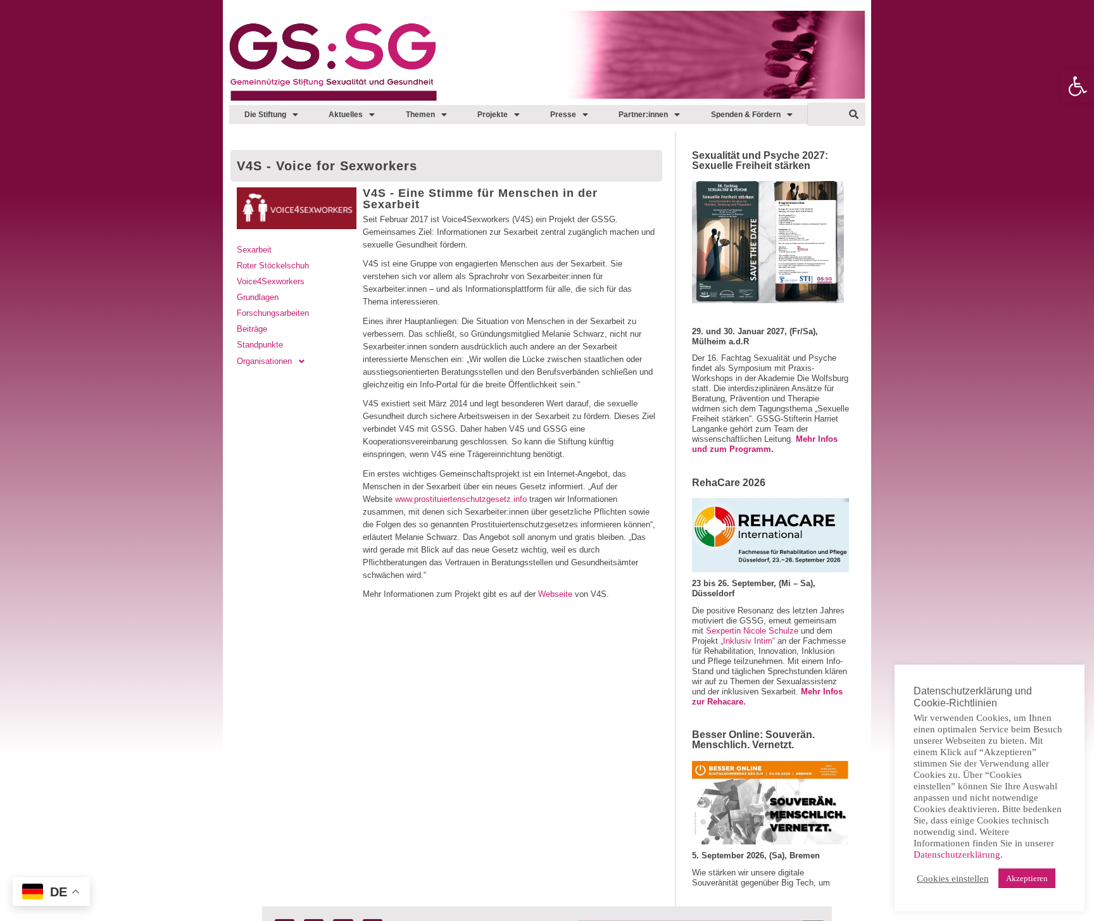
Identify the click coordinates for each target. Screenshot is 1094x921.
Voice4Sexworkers (271, 281)
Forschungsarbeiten (273, 313)
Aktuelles (346, 114)
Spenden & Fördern (746, 114)
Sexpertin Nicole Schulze (752, 631)
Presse (563, 114)
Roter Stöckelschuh (273, 265)
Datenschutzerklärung (957, 854)
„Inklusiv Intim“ (746, 641)
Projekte (492, 114)
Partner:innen (643, 114)
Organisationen (264, 361)
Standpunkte (260, 344)
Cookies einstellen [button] (953, 879)
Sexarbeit (254, 249)
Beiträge (252, 329)
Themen (420, 114)
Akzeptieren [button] (1027, 878)
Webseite (555, 594)
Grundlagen (258, 297)
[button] (1077, 86)
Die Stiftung (265, 114)
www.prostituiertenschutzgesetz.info (461, 499)
